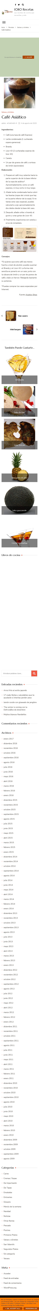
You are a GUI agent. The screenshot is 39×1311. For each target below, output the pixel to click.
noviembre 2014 (11, 861)
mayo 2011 (8, 1059)
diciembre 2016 (10, 743)
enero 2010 (9, 1135)
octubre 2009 (9, 1149)
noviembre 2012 (11, 974)
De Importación (10, 1183)
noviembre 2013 (11, 918)
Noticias (7, 1216)
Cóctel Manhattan (19, 543)
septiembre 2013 (11, 927)
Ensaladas (8, 1192)
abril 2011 (8, 1064)
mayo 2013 (8, 946)
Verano (7, 1258)
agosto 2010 (9, 1102)
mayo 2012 (8, 1003)
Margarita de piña (19, 478)
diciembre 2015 (10, 800)
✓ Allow (28, 57)
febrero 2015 (9, 847)
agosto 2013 (9, 932)
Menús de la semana (12, 1206)
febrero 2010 (9, 1130)
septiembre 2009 (11, 1154)
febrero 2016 (9, 790)
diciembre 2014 (10, 856)
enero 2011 (9, 1078)
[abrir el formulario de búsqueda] (23, 5)
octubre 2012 (9, 979)
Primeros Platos (10, 1235)
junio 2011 (8, 1055)
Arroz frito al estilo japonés (15, 690)
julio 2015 (8, 823)
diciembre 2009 (10, 1139)
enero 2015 (9, 852)
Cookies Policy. (19, 1305)
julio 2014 (8, 880)
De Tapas (8, 1187)
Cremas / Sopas (10, 1178)
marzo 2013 (9, 955)
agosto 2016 (9, 762)
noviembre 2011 (11, 1031)
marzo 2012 (9, 1012)
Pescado (7, 1225)
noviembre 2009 (11, 1144)
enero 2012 (9, 1022)
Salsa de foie (19, 412)
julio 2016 (8, 767)
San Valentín (9, 1244)
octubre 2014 (9, 866)
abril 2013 (8, 951)
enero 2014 (9, 908)
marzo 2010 (9, 1125)
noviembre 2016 (11, 748)
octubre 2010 (9, 1092)
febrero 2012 (9, 1017)
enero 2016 (9, 795)
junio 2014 (8, 885)
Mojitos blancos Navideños (15, 714)
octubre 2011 (9, 1036)
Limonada (19, 380)
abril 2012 (8, 1007)
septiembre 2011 (11, 1040)
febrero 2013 (9, 960)
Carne (6, 1173)
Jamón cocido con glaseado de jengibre (20, 702)
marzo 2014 (9, 899)
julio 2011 (8, 1050)
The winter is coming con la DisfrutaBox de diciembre (15, 708)
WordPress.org (10, 1287)
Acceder (7, 1273)
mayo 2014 (8, 889)
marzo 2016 (9, 786)
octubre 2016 (9, 753)
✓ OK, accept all (12, 1308)
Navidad (7, 1211)
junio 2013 (8, 941)
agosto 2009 (9, 1158)
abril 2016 (8, 781)
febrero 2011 (9, 1073)
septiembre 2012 (11, 984)
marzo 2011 (9, 1069)
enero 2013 (9, 965)
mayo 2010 (8, 1116)
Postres (7, 1230)
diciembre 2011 (10, 1026)
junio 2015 (8, 828)
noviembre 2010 (11, 1088)
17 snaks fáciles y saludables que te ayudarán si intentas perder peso (19, 696)
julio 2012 (8, 993)
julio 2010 (8, 1107)
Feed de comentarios (13, 1283)
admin (4, 123)
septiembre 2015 (11, 814)
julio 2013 (8, 937)
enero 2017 (9, 739)
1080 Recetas (23, 9)
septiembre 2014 (11, 871)
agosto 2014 (9, 875)
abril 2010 (8, 1121)
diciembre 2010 (10, 1083)
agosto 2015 (9, 819)
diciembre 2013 (10, 913)
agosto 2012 (9, 988)
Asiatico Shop (31, 294)
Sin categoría (9, 1254)
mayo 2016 (8, 776)
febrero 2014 (9, 904)
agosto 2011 (9, 1045)
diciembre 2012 (10, 970)
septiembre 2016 (11, 757)
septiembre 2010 (11, 1097)
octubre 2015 (9, 809)
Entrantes (8, 1197)
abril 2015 (8, 838)
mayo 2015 (8, 833)
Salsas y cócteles (8, 112)
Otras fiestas (9, 1221)
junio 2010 (8, 1111)
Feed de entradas (11, 1278)
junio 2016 (8, 772)
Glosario (7, 1202)
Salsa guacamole (19, 510)
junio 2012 (8, 998)
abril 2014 (8, 894)
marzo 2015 (9, 842)
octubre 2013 (9, 923)
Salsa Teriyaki (19, 445)
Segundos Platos (11, 1249)
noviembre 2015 (11, 805)
